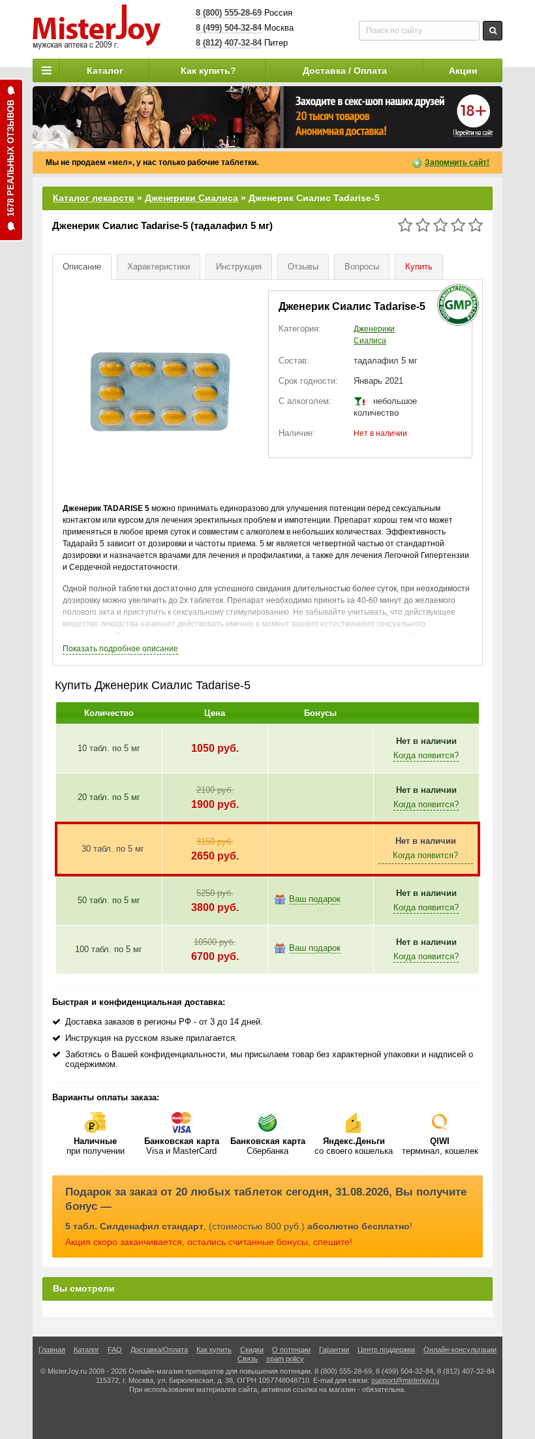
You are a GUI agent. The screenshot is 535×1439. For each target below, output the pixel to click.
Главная (51, 1350)
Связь (247, 1359)
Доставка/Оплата (159, 1350)
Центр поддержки (386, 1350)
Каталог (105, 70)
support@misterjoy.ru (405, 1380)
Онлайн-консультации (460, 1350)
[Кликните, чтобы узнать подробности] (267, 117)
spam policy (285, 1359)
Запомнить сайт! (457, 162)
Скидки (252, 1350)
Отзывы (303, 266)
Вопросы (361, 266)
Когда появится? (426, 755)
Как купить (214, 1350)
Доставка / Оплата (345, 70)
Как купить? (208, 70)
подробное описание (120, 648)
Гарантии (334, 1350)
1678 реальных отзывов (11, 158)
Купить (419, 266)
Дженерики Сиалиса (191, 198)
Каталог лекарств (93, 198)
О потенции (291, 1350)
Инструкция (239, 266)
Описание (82, 266)
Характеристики (158, 266)
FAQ (115, 1350)
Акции (463, 70)
